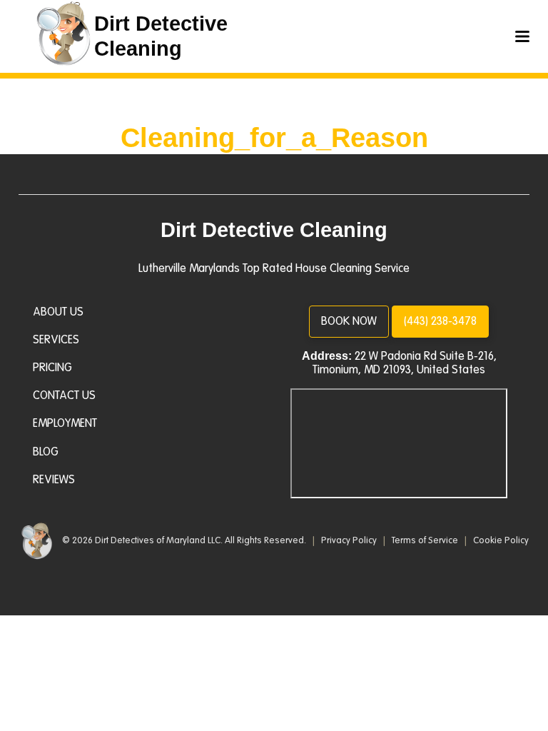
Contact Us (64, 395)
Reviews (54, 480)
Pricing (52, 368)
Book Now (349, 321)
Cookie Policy (501, 540)
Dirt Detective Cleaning (274, 229)
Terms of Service (426, 540)
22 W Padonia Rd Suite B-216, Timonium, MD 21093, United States (405, 363)
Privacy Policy (350, 540)
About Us (58, 312)
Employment (65, 423)
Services (56, 340)
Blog (46, 452)
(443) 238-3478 (440, 321)
